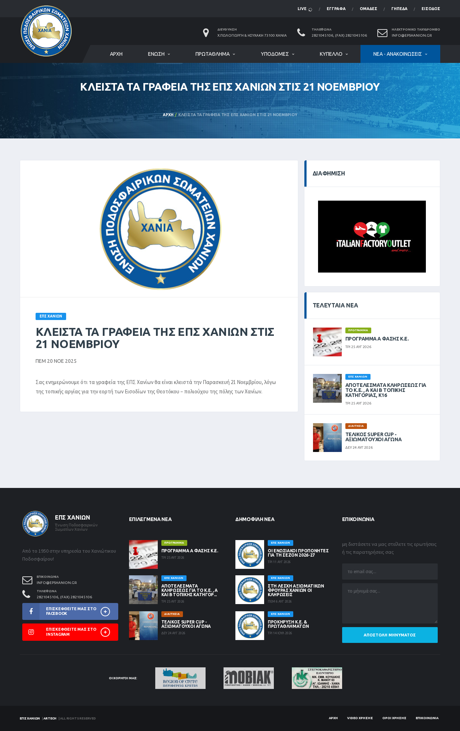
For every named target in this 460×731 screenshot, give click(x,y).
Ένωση (156, 54)
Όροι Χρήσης (394, 718)
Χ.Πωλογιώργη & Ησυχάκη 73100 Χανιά (252, 35)
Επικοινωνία (427, 718)
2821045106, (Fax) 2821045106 (339, 35)
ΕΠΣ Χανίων (30, 718)
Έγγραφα (336, 8)
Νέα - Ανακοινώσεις (397, 54)
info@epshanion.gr (412, 35)
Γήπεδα (399, 8)
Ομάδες (368, 8)
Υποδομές (275, 54)
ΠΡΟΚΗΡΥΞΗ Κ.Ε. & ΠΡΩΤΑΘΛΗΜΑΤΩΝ (288, 624)
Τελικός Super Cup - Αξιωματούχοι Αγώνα (373, 436)
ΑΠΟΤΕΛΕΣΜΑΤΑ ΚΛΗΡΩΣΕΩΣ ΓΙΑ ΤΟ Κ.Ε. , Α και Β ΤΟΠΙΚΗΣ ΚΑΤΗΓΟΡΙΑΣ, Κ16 (385, 390)
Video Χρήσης (360, 718)
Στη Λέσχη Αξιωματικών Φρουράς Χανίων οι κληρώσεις (296, 590)
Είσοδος (431, 8)
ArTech (49, 718)
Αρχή (116, 54)
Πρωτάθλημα (213, 54)
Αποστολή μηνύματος (390, 635)
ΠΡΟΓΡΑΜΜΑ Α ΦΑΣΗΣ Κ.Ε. (377, 339)
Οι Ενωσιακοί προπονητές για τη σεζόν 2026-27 (298, 552)
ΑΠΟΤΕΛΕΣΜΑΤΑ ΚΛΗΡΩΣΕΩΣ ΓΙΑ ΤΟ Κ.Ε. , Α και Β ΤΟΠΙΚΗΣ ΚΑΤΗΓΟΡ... (189, 590)
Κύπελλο (331, 54)
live (303, 8)
